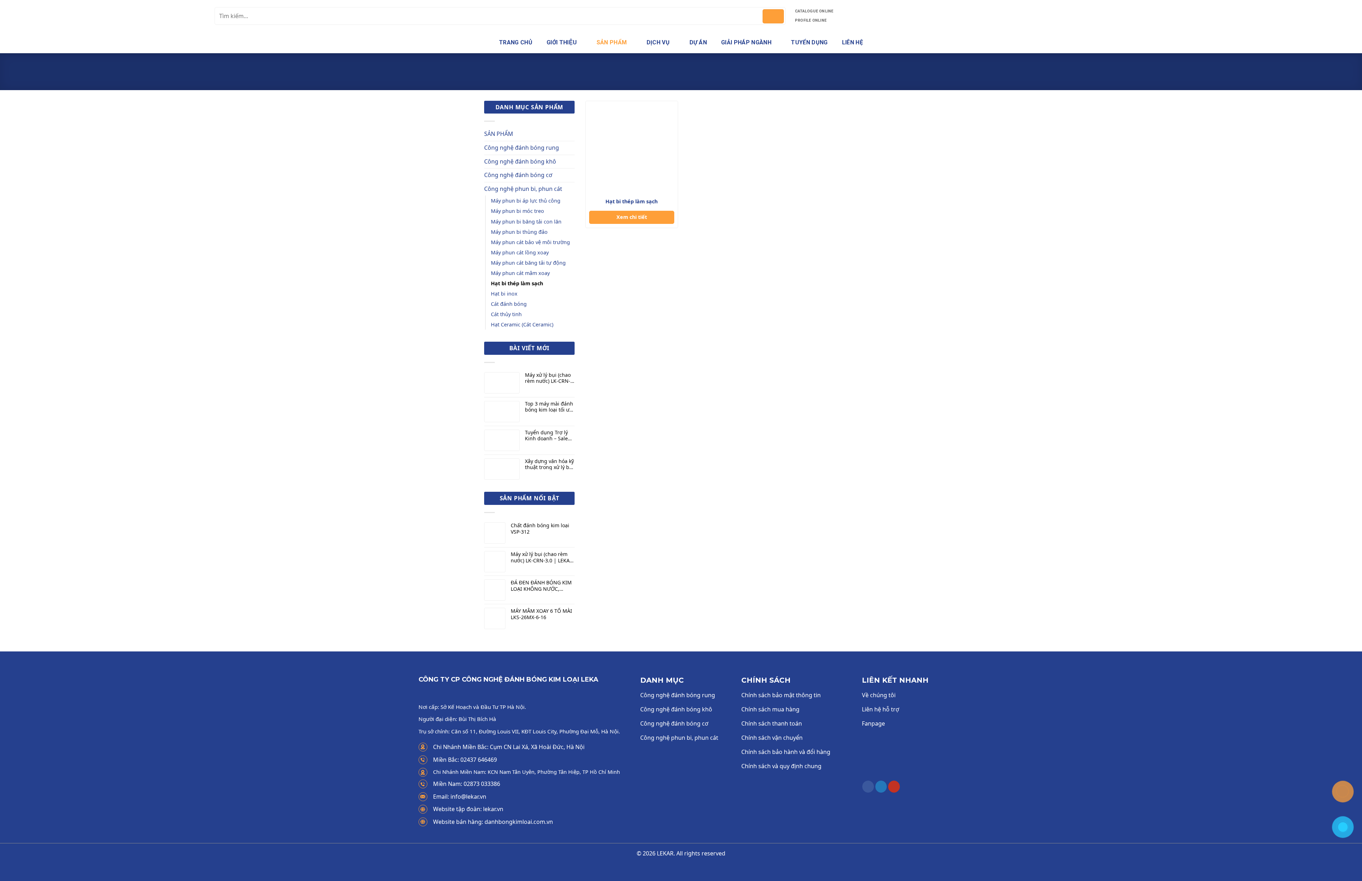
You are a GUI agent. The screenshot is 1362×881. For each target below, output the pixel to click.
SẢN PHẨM (612, 42)
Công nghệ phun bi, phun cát (668, 79)
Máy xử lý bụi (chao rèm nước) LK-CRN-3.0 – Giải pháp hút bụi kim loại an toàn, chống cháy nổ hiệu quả (549, 378)
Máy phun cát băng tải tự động (528, 262)
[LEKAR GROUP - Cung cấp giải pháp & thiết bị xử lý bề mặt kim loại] (104, 15)
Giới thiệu (562, 42)
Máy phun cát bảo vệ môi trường (530, 242)
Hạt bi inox (504, 293)
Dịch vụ (658, 42)
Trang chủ (515, 42)
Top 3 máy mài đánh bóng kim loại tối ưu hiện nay (549, 407)
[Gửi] (773, 16)
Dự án (698, 42)
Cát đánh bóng (509, 304)
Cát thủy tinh (506, 314)
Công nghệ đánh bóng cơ (518, 175)
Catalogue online (814, 11)
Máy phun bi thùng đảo (519, 231)
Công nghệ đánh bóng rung (521, 148)
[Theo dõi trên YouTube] (894, 787)
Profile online (810, 20)
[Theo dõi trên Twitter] (881, 787)
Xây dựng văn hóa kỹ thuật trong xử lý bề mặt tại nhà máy (549, 464)
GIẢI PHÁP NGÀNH (746, 42)
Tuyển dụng (809, 42)
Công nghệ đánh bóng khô (520, 161)
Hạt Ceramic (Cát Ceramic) (522, 324)
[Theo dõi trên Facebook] (868, 787)
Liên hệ (852, 42)
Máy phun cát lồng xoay (520, 252)
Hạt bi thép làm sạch (517, 283)
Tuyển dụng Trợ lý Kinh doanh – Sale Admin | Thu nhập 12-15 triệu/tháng (547, 436)
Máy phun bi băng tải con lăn (526, 221)
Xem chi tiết (631, 217)
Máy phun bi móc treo (517, 211)
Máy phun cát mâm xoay (520, 273)
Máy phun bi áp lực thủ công (525, 200)
